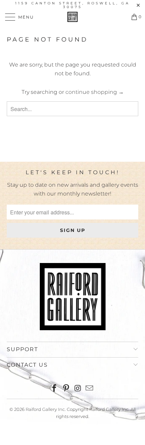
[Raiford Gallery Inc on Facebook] (55, 389)
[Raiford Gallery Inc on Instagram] (78, 389)
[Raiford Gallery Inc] (72, 17)
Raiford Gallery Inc (45, 409)
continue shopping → (94, 92)
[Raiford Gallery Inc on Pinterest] (66, 389)
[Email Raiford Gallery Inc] (90, 389)
